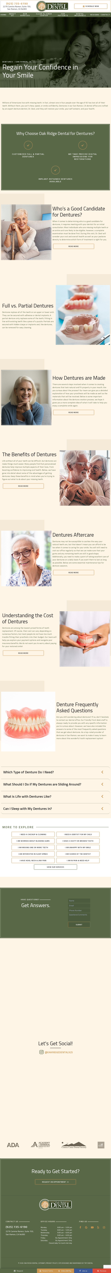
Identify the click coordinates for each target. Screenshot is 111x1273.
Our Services (25, 15)
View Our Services (55, 867)
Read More (74, 246)
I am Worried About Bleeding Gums (33, 841)
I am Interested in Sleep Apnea (33, 854)
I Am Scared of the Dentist (78, 854)
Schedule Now (92, 6)
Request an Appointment (54, 1182)
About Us (12, 15)
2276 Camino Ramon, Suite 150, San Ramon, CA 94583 (17, 8)
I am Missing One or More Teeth (33, 847)
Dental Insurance (80, 15)
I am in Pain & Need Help (78, 860)
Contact (105, 14)
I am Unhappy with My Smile (78, 847)
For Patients (63, 15)
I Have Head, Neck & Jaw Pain (33, 860)
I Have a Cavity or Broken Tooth (77, 841)
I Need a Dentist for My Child (78, 834)
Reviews (94, 14)
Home (4, 14)
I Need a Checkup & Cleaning (33, 834)
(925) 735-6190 (17, 3)
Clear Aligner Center (44, 15)
